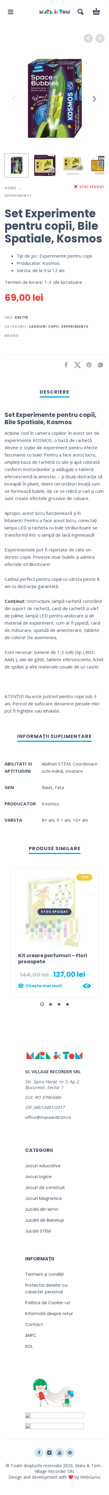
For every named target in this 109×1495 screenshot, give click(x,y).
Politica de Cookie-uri (47, 1303)
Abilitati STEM (56, 764)
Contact (34, 1324)
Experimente (18, 195)
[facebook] (39, 1452)
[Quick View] (87, 986)
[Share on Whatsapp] (98, 364)
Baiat (47, 787)
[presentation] (14, 99)
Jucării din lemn (41, 1209)
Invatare (74, 771)
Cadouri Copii (44, 326)
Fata (59, 787)
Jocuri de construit (45, 1188)
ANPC (30, 1335)
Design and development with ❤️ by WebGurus (54, 1477)
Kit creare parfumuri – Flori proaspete (52, 958)
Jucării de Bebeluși (44, 1220)
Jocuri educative (43, 1166)
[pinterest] (69, 1452)
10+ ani (80, 820)
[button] (10, 11)
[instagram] (49, 1452)
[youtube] (59, 1452)
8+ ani (48, 820)
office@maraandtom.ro (48, 1117)
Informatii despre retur (49, 1314)
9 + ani (63, 820)
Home (10, 188)
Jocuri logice (38, 1177)
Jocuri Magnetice (43, 1198)
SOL (29, 1346)
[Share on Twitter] (75, 364)
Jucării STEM (38, 1231)
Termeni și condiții (44, 1274)
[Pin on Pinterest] (87, 364)
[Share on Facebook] (64, 364)
